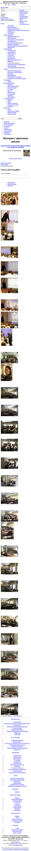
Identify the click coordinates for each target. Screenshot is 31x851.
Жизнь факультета (9, 83)
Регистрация (4, 17)
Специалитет (11, 52)
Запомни (3, 14)
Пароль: (3, 10)
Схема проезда (15, 842)
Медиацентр (11, 97)
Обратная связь (26, 8)
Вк (6, 5)
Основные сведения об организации (18, 30)
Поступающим (8, 35)
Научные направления (14, 70)
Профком (10, 95)
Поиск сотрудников (13, 111)
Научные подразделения (15, 72)
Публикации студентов (14, 77)
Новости (10, 84)
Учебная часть (12, 50)
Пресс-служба (12, 114)
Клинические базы (13, 104)
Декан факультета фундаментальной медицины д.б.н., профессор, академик (15, 146)
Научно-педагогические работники (17, 726)
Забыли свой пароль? (7, 19)
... (12, 716)
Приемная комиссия (13, 36)
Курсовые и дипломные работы (17, 78)
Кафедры (10, 61)
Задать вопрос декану (15, 158)
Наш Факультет (24, 11)
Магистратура (12, 38)
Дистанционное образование (16, 67)
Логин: (3, 9)
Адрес (9, 109)
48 (16, 716)
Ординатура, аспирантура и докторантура (17, 743)
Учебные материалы (14, 63)
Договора (10, 106)
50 (19, 716)
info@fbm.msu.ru (17, 845)
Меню (14, 4)
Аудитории (11, 33)
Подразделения (12, 27)
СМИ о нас (11, 32)
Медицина (7, 80)
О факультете (23, 13)
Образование (8, 49)
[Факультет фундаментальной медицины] (1, 2)
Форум (10, 91)
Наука (6, 69)
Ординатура (11, 56)
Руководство (23, 21)
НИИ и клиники (12, 103)
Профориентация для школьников (18, 46)
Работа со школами (13, 44)
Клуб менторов (12, 87)
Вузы (9, 101)
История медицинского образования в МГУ (24, 17)
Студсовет (11, 89)
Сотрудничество (9, 98)
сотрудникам (11, 94)
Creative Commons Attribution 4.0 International (16, 849)
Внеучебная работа (13, 86)
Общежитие (11, 47)
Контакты (7, 108)
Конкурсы (11, 73)
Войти (2, 23)
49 (17, 716)
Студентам (11, 55)
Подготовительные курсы (15, 42)
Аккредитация (12, 66)
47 (14, 716)
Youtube (9, 5)
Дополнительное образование (16, 64)
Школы (10, 100)
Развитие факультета (14, 28)
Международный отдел (14, 59)
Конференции (12, 75)
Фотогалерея (11, 92)
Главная (22, 10)
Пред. (9, 716)
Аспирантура (11, 58)
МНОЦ (10, 81)
